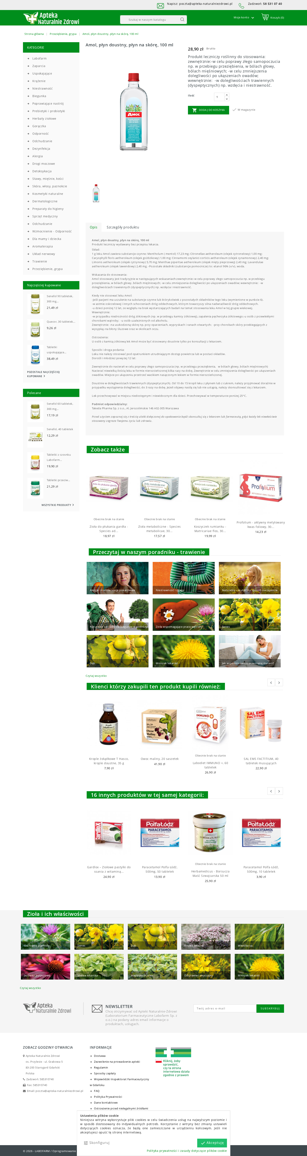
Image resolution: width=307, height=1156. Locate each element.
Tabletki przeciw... (58, 480)
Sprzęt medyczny (45, 216)
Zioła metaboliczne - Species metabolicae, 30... (159, 529)
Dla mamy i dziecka (46, 239)
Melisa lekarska (87, 975)
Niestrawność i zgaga (170, 590)
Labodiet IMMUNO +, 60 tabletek (210, 765)
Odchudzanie (42, 141)
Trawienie (39, 261)
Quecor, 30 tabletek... (61, 321)
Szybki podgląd (112, 511)
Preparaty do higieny (47, 209)
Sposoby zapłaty (105, 1073)
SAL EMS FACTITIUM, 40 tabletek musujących (261, 761)
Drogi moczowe (43, 164)
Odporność (40, 134)
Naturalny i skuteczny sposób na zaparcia (250, 590)
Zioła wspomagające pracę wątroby (179, 627)
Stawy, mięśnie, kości (48, 179)
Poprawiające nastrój (48, 103)
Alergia (37, 156)
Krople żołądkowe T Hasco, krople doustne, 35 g (109, 761)
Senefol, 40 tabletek (60, 429)
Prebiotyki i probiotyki (48, 111)
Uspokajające (42, 73)
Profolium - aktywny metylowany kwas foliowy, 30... (261, 524)
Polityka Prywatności (108, 1097)
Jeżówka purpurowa (37, 975)
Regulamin (101, 1067)
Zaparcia (38, 66)
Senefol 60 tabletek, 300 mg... (60, 406)
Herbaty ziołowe (44, 118)
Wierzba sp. (245, 945)
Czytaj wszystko (96, 676)
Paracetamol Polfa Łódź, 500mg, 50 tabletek (160, 869)
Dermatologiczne (45, 201)
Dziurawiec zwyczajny (198, 975)
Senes (226, 627)
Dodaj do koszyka (208, 110)
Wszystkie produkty (58, 505)
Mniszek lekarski (167, 663)
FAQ (97, 1091)
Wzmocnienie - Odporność (52, 231)
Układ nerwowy (43, 254)
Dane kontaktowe (106, 1102)
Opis (93, 227)
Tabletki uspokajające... (56, 349)
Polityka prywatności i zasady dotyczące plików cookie (187, 1151)
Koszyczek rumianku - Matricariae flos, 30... (210, 529)
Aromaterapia (42, 246)
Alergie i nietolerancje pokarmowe (112, 590)
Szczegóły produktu (123, 227)
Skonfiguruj (96, 1143)
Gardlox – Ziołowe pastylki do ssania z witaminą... (109, 869)
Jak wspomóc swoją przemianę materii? (248, 663)
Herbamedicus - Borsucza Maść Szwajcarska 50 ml (210, 873)
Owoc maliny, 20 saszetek (160, 759)
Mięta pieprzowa (142, 975)
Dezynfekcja (41, 149)
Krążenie (39, 81)
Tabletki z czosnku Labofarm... (59, 457)
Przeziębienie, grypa (47, 269)
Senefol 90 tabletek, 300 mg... (60, 298)
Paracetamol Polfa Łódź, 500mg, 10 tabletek (261, 869)
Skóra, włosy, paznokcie (49, 186)
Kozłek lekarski (194, 945)
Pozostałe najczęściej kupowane (43, 374)
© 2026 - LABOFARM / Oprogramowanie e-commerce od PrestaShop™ (69, 1151)
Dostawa (100, 1056)
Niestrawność (42, 88)
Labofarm (39, 58)
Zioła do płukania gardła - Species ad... (109, 529)
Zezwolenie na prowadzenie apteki (117, 1061)
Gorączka (39, 126)
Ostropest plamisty (37, 945)
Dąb (92, 663)
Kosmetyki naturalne (47, 194)
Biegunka (39, 96)
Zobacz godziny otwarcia (48, 1047)
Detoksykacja (42, 171)
